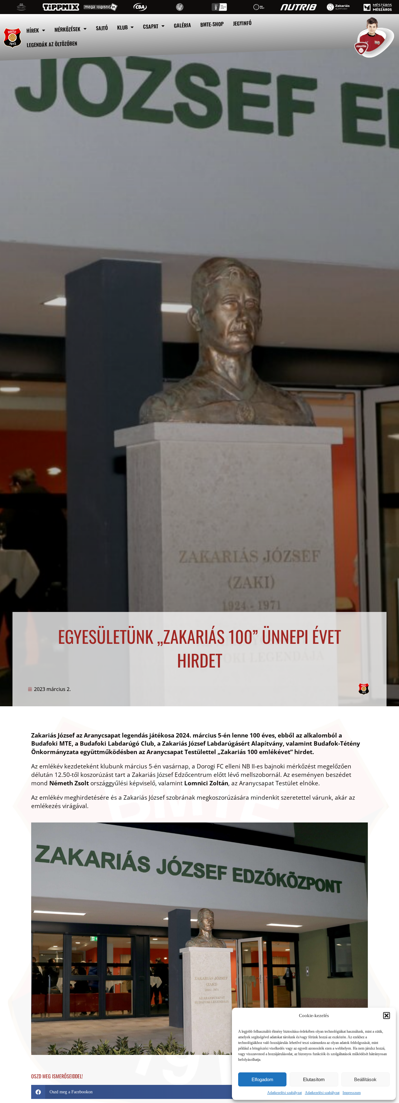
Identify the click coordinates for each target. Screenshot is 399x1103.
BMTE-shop (212, 24)
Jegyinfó (242, 23)
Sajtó (102, 28)
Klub (122, 27)
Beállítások (365, 1079)
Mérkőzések (67, 29)
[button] (386, 1015)
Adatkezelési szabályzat (284, 1093)
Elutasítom (314, 1079)
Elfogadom (262, 1079)
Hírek (32, 30)
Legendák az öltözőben (52, 44)
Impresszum (352, 1093)
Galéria (182, 25)
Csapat (151, 26)
